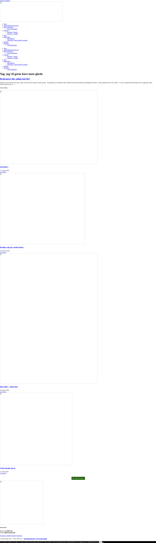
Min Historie (10, 38)
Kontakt (6, 42)
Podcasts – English (12, 34)
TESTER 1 (4, 167)
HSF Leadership (8, 27)
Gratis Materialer (12, 45)
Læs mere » (3, 172)
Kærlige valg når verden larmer (11, 247)
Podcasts (6, 30)
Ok (100, 542)
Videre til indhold (5, 1)
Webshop (6, 43)
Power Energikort (12, 29)
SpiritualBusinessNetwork (11, 25)
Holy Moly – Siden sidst (9, 387)
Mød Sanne (7, 37)
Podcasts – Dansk (12, 32)
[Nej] (102, 542)
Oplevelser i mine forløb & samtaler (17, 40)
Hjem (5, 24)
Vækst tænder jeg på (7, 468)
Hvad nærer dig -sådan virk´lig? (15, 79)
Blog (5, 35)
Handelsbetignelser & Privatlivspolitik (35, 539)
